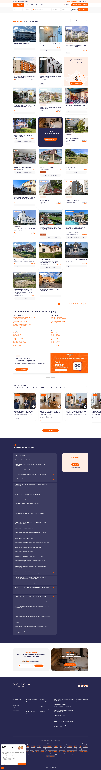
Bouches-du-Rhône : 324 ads (19, 342)
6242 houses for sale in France (19, 318)
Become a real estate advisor (72, 1)
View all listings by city (50, 756)
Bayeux (42, 751)
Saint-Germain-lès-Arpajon (72, 751)
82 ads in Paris (54, 334)
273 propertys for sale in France (20, 325)
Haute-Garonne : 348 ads (18, 341)
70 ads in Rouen (55, 337)
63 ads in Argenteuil (55, 339)
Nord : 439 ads (16, 335)
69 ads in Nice (54, 338)
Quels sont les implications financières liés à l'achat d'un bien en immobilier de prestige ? (30, 561)
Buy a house (28, 701)
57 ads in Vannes (55, 344)
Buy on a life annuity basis (31, 699)
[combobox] (79, 21)
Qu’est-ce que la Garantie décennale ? (24, 551)
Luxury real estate (30, 713)
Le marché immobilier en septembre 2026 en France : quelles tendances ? (63, 715)
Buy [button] (27, 4)
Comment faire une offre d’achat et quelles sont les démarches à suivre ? (32, 513)
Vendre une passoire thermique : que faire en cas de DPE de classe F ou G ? (64, 711)
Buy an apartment (30, 704)
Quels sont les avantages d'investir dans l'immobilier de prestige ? (30, 596)
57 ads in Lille (54, 342)
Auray (28, 746)
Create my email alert (49, 139)
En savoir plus (20, 369)
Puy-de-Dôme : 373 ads (18, 338)
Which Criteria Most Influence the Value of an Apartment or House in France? (30, 622)
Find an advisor (39, 665)
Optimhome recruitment (81, 701)
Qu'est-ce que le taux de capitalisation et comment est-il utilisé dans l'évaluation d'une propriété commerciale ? (31, 509)
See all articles (50, 430)
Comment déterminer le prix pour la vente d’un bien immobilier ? (30, 518)
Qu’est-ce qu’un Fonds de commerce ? (24, 528)
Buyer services (16, 705)
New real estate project (31, 711)
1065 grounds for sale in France (20, 321)
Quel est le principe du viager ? (22, 459)
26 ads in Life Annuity (56, 322)
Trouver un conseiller (75, 83)
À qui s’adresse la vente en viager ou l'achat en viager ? (28, 494)
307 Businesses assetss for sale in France (22, 324)
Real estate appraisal (17, 699)
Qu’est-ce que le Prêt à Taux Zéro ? (23, 469)
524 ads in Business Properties (58, 321)
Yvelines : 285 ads (17, 345)
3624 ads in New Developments (58, 318)
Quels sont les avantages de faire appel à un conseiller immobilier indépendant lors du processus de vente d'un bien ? (30, 578)
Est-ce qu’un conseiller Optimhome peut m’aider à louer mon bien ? (31, 474)
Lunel (32, 751)
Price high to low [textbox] (75, 20)
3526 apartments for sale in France (21, 320)
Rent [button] (32, 4)
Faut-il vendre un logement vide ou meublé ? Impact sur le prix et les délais (63, 704)
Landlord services (16, 707)
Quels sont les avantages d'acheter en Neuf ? (25, 499)
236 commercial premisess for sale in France (23, 327)
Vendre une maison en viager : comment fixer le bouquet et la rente (63, 718)
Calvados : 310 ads (17, 344)
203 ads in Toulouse (55, 332)
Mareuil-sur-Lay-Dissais (47, 746)
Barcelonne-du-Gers (83, 751)
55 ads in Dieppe (55, 345)
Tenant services (16, 710)
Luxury (41, 4)
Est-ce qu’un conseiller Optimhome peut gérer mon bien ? (28, 547)
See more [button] (15, 346)
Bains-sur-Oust (62, 751)
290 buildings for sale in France (20, 322)
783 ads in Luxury (55, 320)
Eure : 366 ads (16, 339)
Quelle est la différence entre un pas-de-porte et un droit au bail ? (30, 583)
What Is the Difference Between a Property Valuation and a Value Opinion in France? (32, 601)
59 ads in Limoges (55, 341)
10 (77, 303)
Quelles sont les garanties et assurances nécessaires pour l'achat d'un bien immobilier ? (31, 567)
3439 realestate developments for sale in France (24, 317)
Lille (80, 746)
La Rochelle (37, 751)
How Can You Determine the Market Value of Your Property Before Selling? (32, 587)
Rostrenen (55, 746)
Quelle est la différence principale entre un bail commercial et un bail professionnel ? (31, 485)
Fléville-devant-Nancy (53, 751)
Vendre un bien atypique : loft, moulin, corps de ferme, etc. (63, 722)
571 (82, 303)
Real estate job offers (80, 704)
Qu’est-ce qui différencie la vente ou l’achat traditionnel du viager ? (31, 532)
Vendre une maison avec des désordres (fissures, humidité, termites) (64, 700)
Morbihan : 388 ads (17, 337)
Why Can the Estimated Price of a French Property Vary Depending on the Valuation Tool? (32, 607)
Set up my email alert (69, 664)
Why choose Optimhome (45, 701)
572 (85, 303)
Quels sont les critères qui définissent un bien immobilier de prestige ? (31, 490)
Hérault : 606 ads (16, 332)
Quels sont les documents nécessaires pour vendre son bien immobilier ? (32, 542)
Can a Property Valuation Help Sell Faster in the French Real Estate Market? (32, 616)
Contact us (42, 706)
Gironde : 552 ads (17, 334)
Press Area (42, 699)
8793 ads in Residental (56, 317)
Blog (80, 1)
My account (42, 711)
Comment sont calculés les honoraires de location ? (27, 503)
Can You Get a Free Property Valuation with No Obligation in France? (31, 626)
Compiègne (85, 746)
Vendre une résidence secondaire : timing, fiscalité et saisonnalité (62, 707)
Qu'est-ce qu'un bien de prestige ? (23, 455)
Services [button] (67, 4)
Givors (61, 746)
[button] (48, 377)
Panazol (75, 746)
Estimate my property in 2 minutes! (80, 4)
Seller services (15, 702)
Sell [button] (36, 4)
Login (84, 1)
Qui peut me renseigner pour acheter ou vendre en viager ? (29, 556)
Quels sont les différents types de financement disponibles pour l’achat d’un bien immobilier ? (31, 523)
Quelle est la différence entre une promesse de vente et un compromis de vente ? (32, 479)
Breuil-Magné (69, 746)
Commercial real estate (31, 707)
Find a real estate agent (45, 704)
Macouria (33, 746)
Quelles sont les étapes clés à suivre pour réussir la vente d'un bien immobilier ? (30, 465)
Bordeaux (38, 746)
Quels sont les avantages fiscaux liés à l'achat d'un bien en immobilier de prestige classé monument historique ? (32, 538)
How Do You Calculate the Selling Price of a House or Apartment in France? (32, 612)
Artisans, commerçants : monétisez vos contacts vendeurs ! (63, 729)
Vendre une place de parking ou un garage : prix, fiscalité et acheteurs (64, 726)
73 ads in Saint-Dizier (56, 335)
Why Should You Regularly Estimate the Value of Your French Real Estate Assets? (30, 632)
